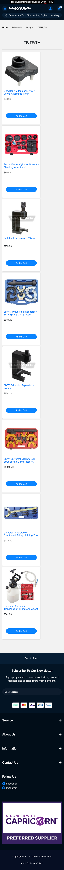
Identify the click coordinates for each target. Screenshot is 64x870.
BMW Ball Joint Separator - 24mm (19, 386)
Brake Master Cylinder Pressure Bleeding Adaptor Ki (21, 166)
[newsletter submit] (57, 691)
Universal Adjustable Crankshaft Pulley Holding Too (21, 534)
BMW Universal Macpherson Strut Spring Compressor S (19, 460)
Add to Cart (21, 116)
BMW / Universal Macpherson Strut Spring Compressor (20, 313)
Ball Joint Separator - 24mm (19, 238)
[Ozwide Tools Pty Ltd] (20, 8)
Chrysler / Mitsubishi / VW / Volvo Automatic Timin (19, 92)
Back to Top (31, 658)
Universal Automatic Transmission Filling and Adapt (21, 607)
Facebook (11, 783)
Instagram (11, 787)
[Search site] (58, 15)
